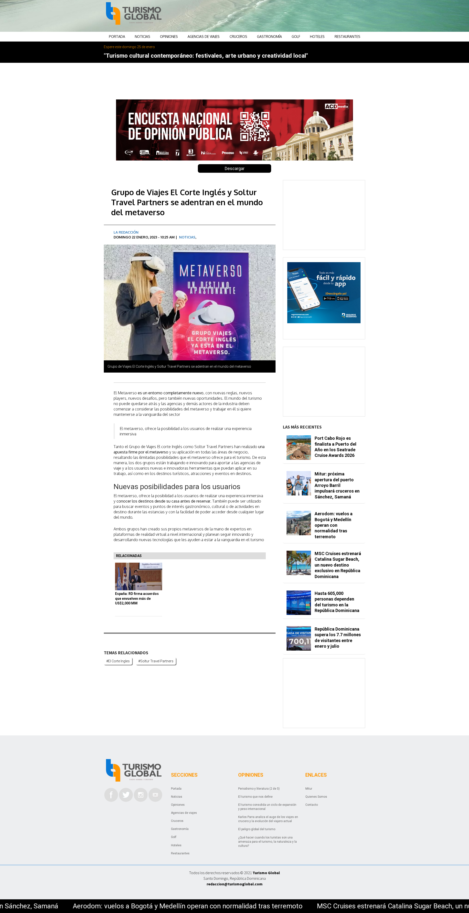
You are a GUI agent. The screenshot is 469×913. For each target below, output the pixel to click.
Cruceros (238, 36)
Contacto (311, 804)
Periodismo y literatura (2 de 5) (259, 788)
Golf (296, 36)
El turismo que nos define (255, 796)
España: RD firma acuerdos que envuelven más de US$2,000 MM (137, 598)
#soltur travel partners (155, 661)
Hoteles (317, 36)
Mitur (308, 788)
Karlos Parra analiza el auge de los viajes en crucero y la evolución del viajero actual (268, 819)
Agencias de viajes (204, 36)
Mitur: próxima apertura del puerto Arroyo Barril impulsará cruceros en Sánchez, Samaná (337, 485)
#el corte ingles (118, 661)
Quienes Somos (316, 796)
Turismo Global (266, 872)
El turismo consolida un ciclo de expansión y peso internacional (267, 807)
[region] (274, 16)
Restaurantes (347, 36)
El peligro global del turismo (256, 829)
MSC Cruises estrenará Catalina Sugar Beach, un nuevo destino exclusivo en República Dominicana (338, 565)
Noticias (142, 36)
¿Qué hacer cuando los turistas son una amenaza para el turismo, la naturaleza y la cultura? (267, 842)
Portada (117, 36)
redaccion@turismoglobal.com (235, 883)
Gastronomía (269, 36)
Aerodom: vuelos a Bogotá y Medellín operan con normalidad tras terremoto (333, 525)
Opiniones (169, 36)
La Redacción (126, 232)
